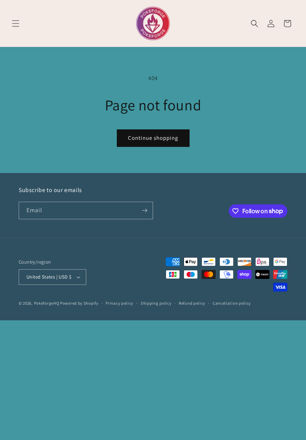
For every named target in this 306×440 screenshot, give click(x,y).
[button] (15, 23)
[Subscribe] (144, 210)
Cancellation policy (232, 303)
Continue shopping (153, 137)
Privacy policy (119, 303)
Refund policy (192, 303)
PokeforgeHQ (46, 303)
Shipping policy (156, 303)
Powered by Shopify (79, 303)
